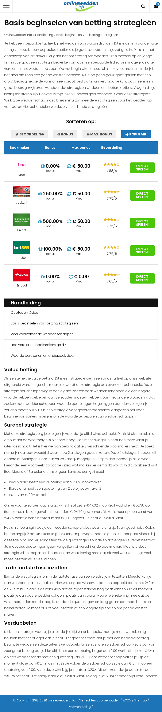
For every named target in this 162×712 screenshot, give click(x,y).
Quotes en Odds (24, 312)
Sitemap (140, 700)
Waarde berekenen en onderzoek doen (43, 355)
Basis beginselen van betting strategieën (44, 323)
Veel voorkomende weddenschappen (42, 334)
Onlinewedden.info (18, 35)
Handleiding (44, 35)
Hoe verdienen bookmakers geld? (38, 344)
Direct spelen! (142, 167)
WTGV (127, 700)
